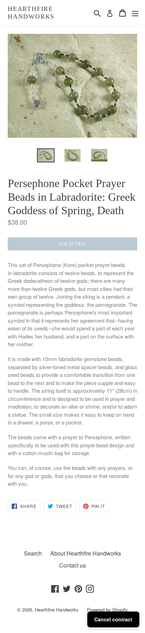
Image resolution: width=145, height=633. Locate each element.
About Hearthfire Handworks (85, 553)
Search (33, 553)
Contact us (72, 565)
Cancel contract (113, 619)
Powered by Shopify (107, 609)
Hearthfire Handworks (31, 12)
